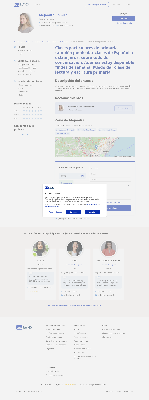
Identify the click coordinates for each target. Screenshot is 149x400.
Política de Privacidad (52, 206)
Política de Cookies (92, 204)
